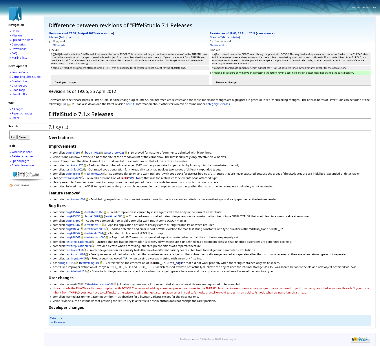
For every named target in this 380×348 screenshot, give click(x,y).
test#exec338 (74, 250)
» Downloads (17, 49)
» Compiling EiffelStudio (25, 77)
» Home (14, 31)
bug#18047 (73, 233)
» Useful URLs (18, 94)
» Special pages (19, 161)
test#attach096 (95, 237)
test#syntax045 (76, 258)
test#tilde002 (74, 169)
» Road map (17, 90)
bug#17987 (73, 225)
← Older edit (57, 45)
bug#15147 (73, 212)
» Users (14, 118)
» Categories (17, 44)
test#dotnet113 (76, 271)
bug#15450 (73, 216)
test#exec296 (94, 174)
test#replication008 (78, 242)
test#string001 (89, 263)
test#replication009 (78, 246)
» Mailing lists (18, 58)
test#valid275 (74, 165)
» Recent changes (20, 113)
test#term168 (94, 212)
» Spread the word (21, 40)
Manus (53, 37)
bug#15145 (73, 174)
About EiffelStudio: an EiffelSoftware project (214, 339)
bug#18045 (73, 229)
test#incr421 (93, 225)
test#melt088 (113, 216)
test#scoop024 (75, 254)
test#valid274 (94, 233)
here (129, 104)
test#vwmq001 (75, 199)
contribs (73, 37)
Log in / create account (364, 7)
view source (104, 33)
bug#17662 (92, 152)
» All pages (16, 109)
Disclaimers (185, 339)
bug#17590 (73, 221)
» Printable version (21, 165)
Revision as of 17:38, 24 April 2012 (72, 33)
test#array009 (71, 178)
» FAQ (13, 53)
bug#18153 (67, 263)
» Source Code (18, 72)
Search (13, 126)
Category (56, 318)
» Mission (15, 35)
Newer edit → (219, 45)
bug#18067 (73, 237)
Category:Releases (218, 104)
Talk (62, 37)
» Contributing (19, 81)
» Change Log (18, 85)
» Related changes (21, 156)
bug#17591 (73, 152)
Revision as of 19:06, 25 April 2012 (232, 33)
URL (64, 104)
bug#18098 (92, 216)
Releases (59, 322)
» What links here (20, 152)
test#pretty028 (114, 152)
